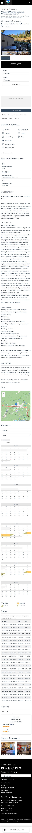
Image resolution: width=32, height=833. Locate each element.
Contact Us (4, 785)
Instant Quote (16, 84)
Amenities (19, 115)
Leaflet (15, 420)
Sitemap (10, 821)
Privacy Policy (4, 821)
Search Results (11, 9)
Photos (4, 115)
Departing (5, 77)
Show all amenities (7, 153)
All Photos (5, 58)
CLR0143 (6, 754)
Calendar (4, 118)
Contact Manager (16, 110)
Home (3, 9)
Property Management (7, 787)
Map (25, 115)
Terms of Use (27, 819)
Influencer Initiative (6, 792)
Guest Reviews (5, 783)
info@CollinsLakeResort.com (9, 813)
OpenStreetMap (21, 420)
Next (7, 442)
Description (11, 115)
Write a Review (6, 712)
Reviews (17, 118)
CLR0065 (22, 754)
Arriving (5, 70)
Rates (10, 118)
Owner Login (4, 790)
